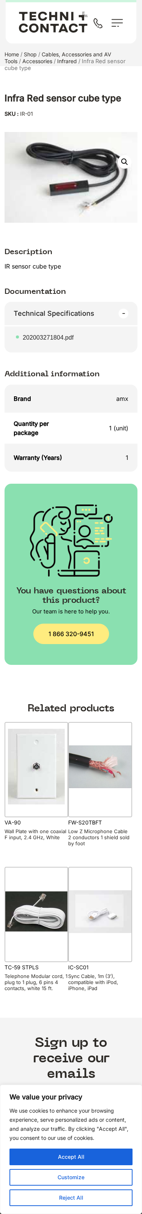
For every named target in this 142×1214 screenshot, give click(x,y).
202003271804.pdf (48, 337)
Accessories (37, 61)
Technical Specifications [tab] (54, 313)
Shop (30, 54)
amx (122, 398)
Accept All (71, 1156)
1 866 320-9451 (71, 634)
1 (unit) (118, 428)
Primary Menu (117, 23)
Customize (71, 1177)
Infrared (67, 61)
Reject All (71, 1197)
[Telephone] (100, 24)
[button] (124, 162)
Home (12, 54)
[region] (71, 1149)
